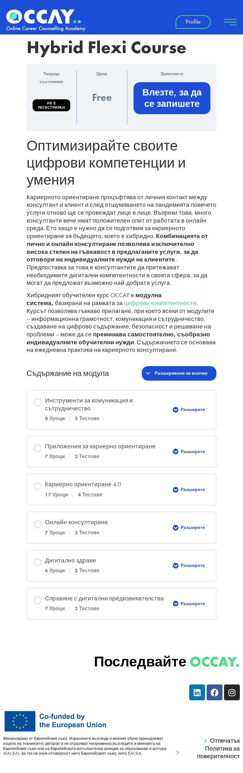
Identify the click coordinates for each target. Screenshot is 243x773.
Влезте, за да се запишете (172, 98)
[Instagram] (232, 692)
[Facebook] (214, 692)
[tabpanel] (121, 245)
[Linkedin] (197, 692)
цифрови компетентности (160, 303)
